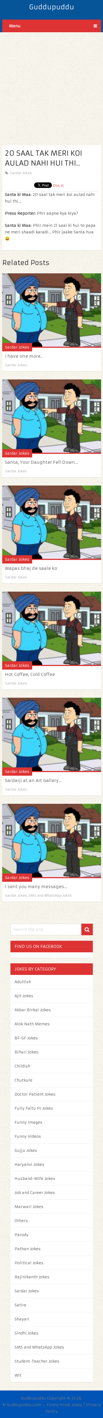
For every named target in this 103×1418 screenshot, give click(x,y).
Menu (15, 25)
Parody (21, 1234)
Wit (18, 1375)
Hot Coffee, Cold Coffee (30, 674)
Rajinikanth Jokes (32, 1276)
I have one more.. (24, 356)
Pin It (58, 185)
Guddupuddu (51, 7)
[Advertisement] (51, 84)
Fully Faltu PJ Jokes (34, 1108)
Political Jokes (29, 1262)
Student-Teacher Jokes (37, 1361)
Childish (22, 1066)
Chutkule (23, 1080)
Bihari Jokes (26, 1052)
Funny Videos (28, 1136)
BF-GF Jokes (26, 1038)
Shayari (22, 1319)
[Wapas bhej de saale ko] (51, 523)
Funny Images (28, 1122)
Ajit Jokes (24, 995)
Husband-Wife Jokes (35, 1178)
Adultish (23, 981)
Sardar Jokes (21, 173)
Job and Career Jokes (35, 1192)
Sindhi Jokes (26, 1333)
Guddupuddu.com (24, 1404)
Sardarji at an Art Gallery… (33, 780)
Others (21, 1220)
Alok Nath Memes (32, 1023)
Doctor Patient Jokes (35, 1094)
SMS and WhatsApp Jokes (50, 895)
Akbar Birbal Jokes (33, 1009)
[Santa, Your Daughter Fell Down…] (51, 416)
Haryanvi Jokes (29, 1164)
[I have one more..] (51, 310)
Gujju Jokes (26, 1150)
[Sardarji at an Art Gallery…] (51, 735)
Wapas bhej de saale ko (31, 568)
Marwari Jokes (29, 1206)
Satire (20, 1305)
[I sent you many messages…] (51, 841)
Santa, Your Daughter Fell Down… (41, 462)
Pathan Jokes (28, 1248)
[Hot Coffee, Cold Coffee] (51, 629)
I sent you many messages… (36, 886)
